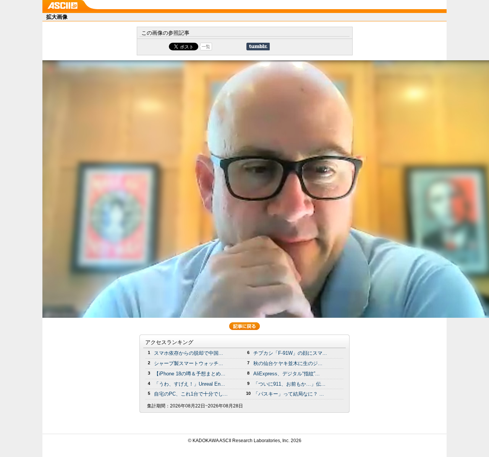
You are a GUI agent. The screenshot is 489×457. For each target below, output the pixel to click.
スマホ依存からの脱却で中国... (188, 353)
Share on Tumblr (258, 46)
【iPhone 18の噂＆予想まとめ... (189, 374)
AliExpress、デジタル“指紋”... (286, 374)
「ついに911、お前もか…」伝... (289, 384)
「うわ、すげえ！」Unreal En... (189, 384)
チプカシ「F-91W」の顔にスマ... (290, 353)
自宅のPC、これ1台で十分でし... (191, 394)
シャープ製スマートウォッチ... (188, 363)
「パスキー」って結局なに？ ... (288, 394)
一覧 (206, 46)
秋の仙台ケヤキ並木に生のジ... (287, 363)
